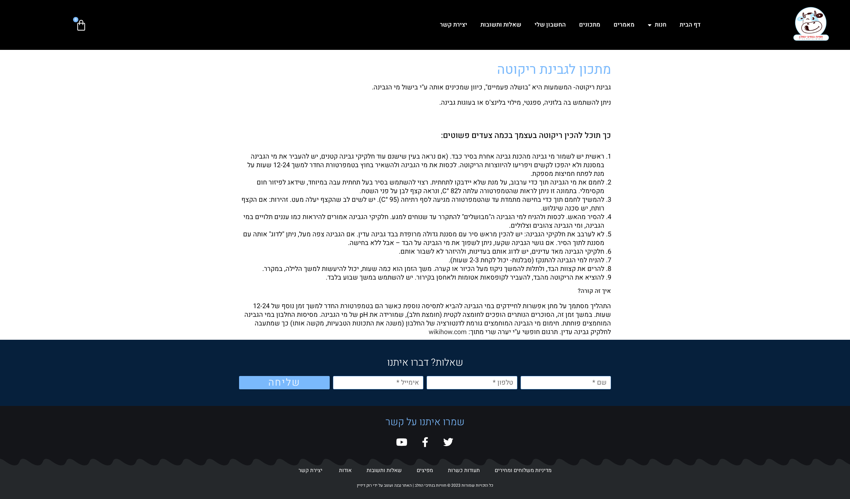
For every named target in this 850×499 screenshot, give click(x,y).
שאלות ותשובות (500, 24)
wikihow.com (448, 332)
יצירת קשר (453, 24)
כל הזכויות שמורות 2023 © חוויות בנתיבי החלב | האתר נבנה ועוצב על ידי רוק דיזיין (425, 485)
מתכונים (589, 24)
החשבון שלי (550, 24)
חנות (660, 24)
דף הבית (690, 24)
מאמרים (624, 24)
